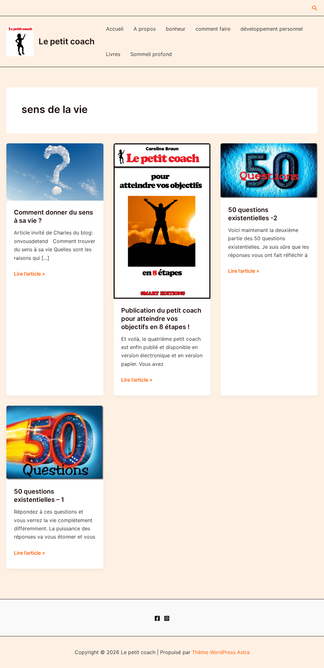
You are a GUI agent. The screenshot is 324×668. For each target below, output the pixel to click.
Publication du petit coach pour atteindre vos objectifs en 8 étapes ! (161, 319)
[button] (315, 8)
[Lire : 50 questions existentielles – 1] (54, 442)
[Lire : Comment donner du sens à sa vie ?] (54, 171)
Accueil (114, 29)
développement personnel (271, 29)
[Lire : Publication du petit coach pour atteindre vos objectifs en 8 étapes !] (162, 220)
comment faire (213, 29)
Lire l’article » (29, 274)
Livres (113, 54)
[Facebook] (157, 618)
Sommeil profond (151, 54)
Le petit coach (67, 41)
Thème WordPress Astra (221, 652)
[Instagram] (167, 618)
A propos (145, 29)
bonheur (175, 29)
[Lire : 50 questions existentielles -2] (269, 170)
